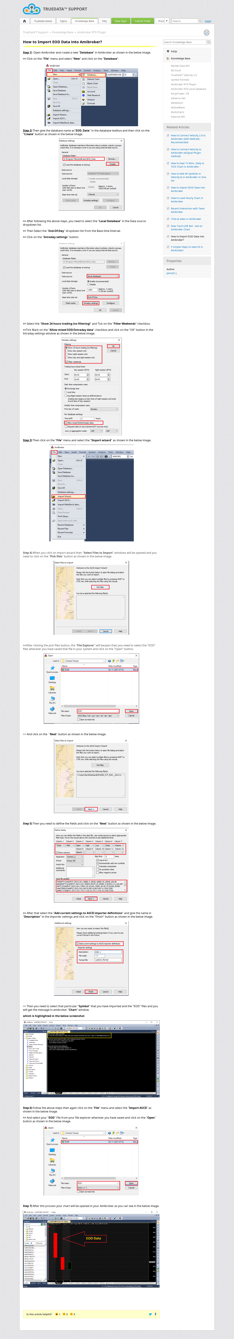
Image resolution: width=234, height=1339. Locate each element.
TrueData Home (43, 21)
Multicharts (177, 112)
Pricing (162, 21)
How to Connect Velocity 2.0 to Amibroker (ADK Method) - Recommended (188, 139)
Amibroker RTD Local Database (188, 89)
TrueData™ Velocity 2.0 (184, 75)
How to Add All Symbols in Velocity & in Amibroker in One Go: (188, 177)
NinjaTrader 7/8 (180, 93)
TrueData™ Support (65, 9)
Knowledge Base (84, 21)
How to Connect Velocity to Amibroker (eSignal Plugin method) (186, 153)
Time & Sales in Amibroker (186, 219)
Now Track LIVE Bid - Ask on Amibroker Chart (186, 227)
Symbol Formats (180, 79)
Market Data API (180, 65)
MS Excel (176, 70)
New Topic (121, 21)
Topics (63, 21)
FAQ (104, 21)
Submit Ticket (142, 21)
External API (178, 116)
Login (208, 21)
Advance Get (178, 98)
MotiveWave (178, 107)
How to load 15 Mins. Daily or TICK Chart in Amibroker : (187, 165)
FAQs (174, 51)
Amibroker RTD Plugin (91, 32)
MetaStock (177, 102)
